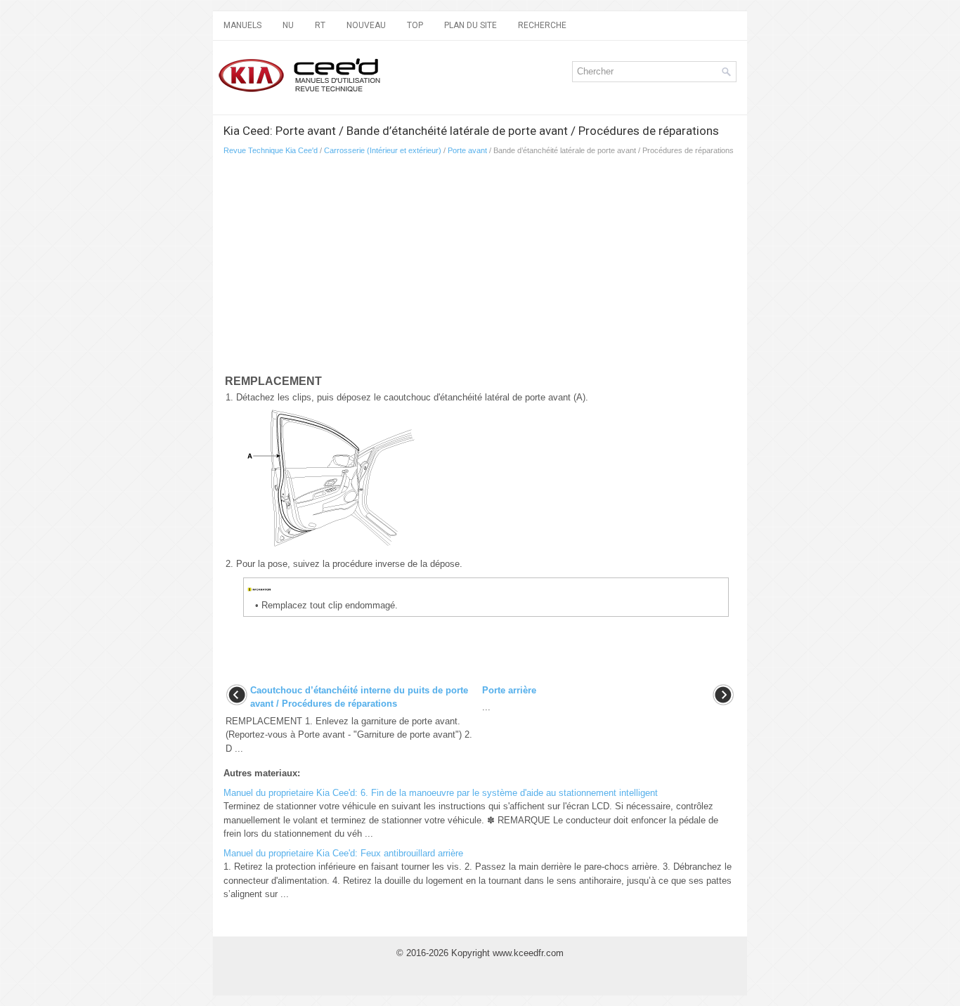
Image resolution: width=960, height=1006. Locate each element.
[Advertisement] (480, 267)
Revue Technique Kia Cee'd (270, 150)
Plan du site (470, 25)
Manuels (242, 25)
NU (288, 25)
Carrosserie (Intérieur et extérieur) (382, 150)
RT (320, 25)
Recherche (542, 25)
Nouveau (366, 25)
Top (415, 25)
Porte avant (467, 150)
